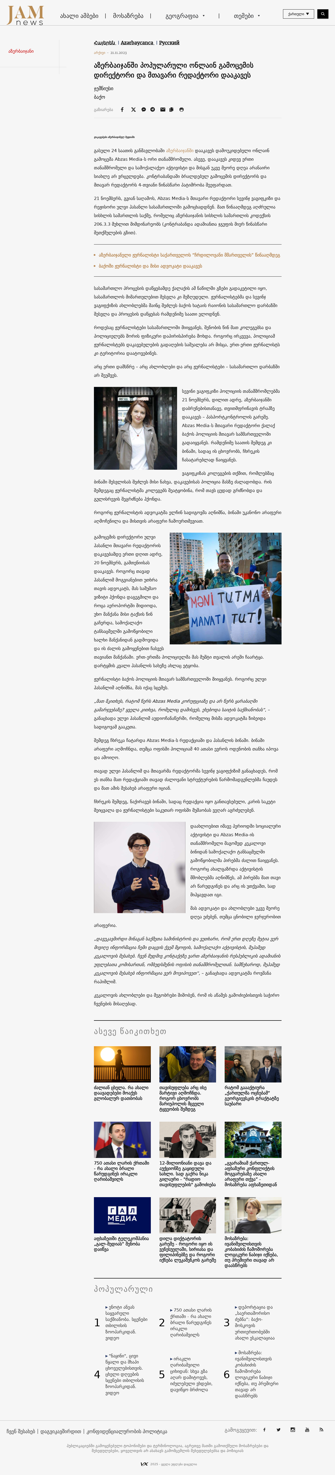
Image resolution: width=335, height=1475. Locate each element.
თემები (244, 16)
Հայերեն (105, 43)
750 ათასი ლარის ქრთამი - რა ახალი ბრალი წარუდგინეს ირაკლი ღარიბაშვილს (121, 1171)
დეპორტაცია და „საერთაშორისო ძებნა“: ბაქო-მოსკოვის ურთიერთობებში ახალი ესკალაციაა (255, 1322)
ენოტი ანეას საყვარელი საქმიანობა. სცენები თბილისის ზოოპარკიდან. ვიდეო (126, 1322)
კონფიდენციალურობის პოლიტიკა (127, 1431)
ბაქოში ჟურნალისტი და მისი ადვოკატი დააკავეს (150, 266)
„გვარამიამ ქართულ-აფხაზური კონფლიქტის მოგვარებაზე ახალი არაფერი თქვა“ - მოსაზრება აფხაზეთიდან (251, 1173)
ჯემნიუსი (103, 88)
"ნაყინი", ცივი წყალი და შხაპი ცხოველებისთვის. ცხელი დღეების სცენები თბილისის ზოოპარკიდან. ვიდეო (124, 1374)
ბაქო (99, 97)
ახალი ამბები (79, 16)
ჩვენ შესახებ (21, 1431)
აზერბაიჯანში (179, 150)
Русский (169, 43)
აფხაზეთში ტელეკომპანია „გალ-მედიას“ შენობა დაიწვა (121, 1244)
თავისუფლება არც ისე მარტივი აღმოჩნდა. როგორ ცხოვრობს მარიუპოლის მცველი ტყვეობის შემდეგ (182, 1098)
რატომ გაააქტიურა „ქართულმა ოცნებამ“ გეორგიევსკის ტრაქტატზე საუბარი (252, 1095)
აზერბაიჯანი (21, 51)
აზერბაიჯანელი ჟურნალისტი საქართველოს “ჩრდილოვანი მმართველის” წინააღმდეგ (189, 255)
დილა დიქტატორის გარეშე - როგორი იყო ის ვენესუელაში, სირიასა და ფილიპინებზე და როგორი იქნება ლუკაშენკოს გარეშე (187, 1249)
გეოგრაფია (182, 16)
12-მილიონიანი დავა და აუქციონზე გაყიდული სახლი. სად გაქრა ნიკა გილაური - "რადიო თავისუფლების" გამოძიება (187, 1173)
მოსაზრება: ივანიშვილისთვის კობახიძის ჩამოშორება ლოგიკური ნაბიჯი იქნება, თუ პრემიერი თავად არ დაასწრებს (251, 1252)
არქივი (101, 52)
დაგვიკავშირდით (60, 1431)
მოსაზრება (128, 16)
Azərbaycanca (138, 43)
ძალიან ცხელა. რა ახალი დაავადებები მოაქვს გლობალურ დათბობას (121, 1093)
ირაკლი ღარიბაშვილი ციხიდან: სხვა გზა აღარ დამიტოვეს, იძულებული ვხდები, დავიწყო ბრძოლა (191, 1374)
